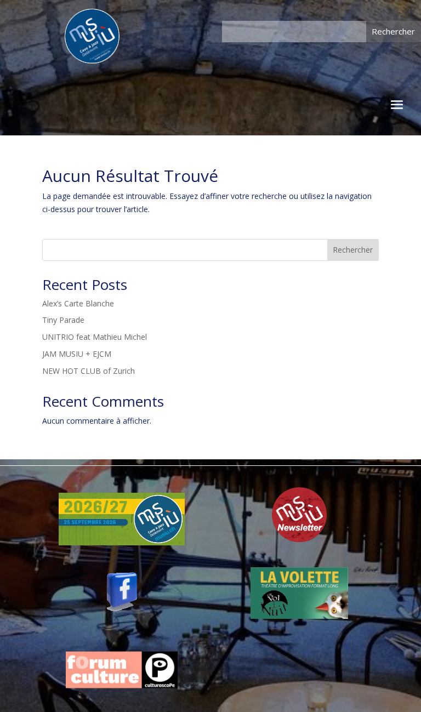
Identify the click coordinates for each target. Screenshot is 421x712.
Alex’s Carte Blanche (78, 303)
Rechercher (353, 249)
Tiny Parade (63, 320)
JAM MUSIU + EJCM (76, 354)
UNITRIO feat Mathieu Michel (94, 337)
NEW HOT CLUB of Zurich (88, 371)
